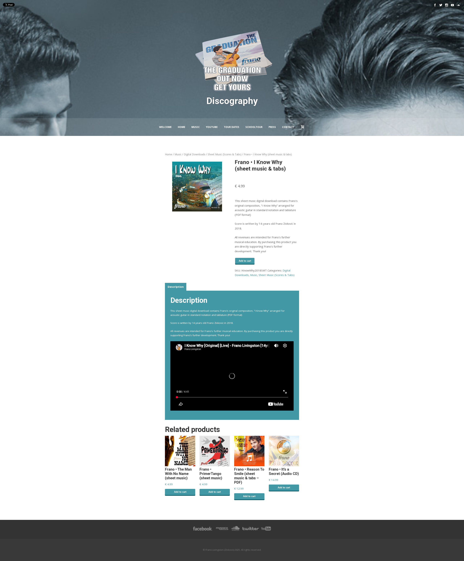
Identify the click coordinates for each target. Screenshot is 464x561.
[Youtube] (452, 5)
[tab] (175, 287)
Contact (288, 127)
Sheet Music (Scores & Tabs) (224, 154)
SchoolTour (253, 127)
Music (195, 127)
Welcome (165, 127)
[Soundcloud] (458, 5)
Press (272, 127)
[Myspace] (221, 530)
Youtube (212, 127)
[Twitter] (440, 5)
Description (176, 286)
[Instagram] (446, 5)
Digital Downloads (194, 154)
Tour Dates (231, 127)
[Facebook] (435, 5)
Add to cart (245, 260)
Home (181, 127)
